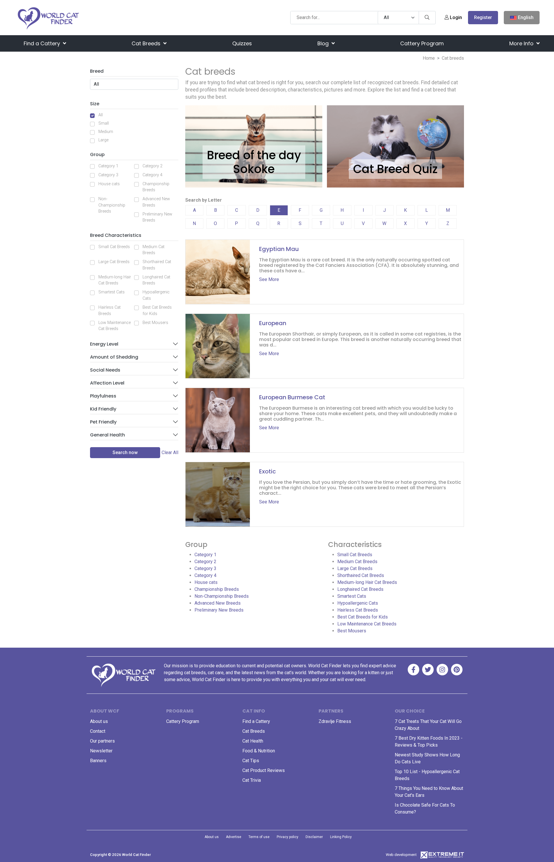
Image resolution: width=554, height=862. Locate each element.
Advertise (233, 837)
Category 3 (108, 175)
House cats (109, 183)
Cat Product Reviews (263, 770)
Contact (97, 731)
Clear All (170, 452)
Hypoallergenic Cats (156, 295)
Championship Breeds (156, 187)
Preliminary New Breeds (157, 217)
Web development (401, 854)
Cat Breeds (147, 43)
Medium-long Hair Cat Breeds (114, 280)
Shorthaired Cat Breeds (157, 265)
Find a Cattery (42, 43)
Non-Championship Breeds (111, 205)
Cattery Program (422, 43)
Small (103, 123)
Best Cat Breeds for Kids (157, 310)
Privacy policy (287, 837)
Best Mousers (155, 322)
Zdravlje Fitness (335, 721)
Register (483, 17)
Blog (323, 43)
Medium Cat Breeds (153, 250)
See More (269, 279)
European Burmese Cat (292, 397)
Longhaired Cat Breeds (156, 280)
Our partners (102, 741)
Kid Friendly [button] (103, 409)
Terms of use (258, 837)
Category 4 (152, 175)
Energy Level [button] (104, 344)
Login (455, 17)
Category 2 (152, 166)
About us (99, 721)
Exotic (267, 471)
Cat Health (252, 741)
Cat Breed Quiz (395, 169)
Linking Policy (341, 837)
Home (429, 58)
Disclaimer (314, 837)
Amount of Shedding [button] (114, 357)
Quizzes (242, 43)
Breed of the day (254, 155)
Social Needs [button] (105, 370)
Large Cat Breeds (114, 261)
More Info (522, 43)
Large (103, 140)
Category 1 (108, 166)
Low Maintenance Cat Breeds (114, 325)
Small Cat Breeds (114, 246)
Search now (125, 452)
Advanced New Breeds (156, 202)
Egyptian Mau (279, 249)
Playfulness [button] (103, 396)
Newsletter (101, 751)
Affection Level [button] (107, 383)
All (100, 115)
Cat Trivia (251, 780)
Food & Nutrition (258, 751)
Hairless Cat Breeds (109, 310)
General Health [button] (107, 435)
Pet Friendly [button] (103, 422)
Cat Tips (250, 760)
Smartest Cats (111, 292)
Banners (98, 760)
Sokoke (254, 169)
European (272, 323)
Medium (105, 131)
